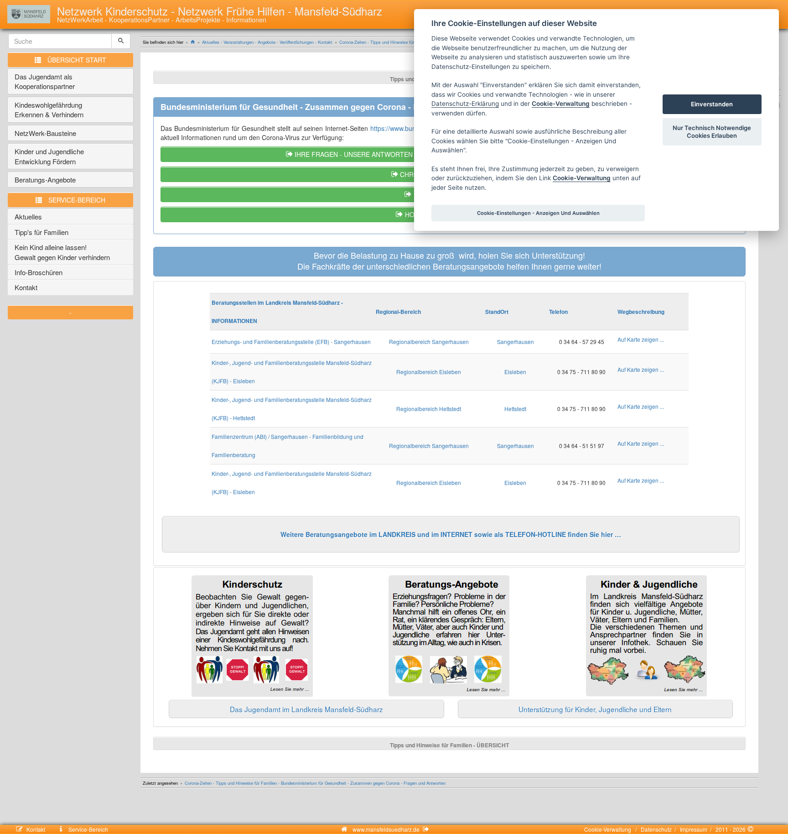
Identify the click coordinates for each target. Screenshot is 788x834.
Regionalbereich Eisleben (428, 371)
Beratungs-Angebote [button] (45, 179)
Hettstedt (515, 408)
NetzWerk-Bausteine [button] (45, 133)
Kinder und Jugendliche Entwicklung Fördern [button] (49, 156)
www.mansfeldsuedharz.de (386, 829)
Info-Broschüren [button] (38, 272)
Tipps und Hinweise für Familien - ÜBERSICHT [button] (449, 745)
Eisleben (515, 371)
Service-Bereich (87, 829)
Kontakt (41, 829)
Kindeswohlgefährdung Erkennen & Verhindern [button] (49, 109)
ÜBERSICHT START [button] (76, 59)
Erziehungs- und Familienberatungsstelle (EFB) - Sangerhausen (291, 341)
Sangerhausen (515, 341)
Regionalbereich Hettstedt (428, 408)
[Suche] (121, 41)
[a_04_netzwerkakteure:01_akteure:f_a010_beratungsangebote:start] (449, 636)
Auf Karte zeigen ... (640, 339)
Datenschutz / (657, 829)
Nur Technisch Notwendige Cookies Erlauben (712, 131)
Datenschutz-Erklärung (465, 103)
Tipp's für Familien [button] (41, 232)
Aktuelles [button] (28, 216)
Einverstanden (712, 104)
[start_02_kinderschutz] (252, 636)
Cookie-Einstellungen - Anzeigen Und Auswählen (538, 213)
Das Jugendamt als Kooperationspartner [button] (45, 81)
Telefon (558, 312)
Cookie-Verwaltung (609, 829)
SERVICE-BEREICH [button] (76, 199)
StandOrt (496, 312)
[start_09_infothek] (646, 636)
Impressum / (694, 829)
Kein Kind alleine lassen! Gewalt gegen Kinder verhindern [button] (62, 251)
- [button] (70, 312)
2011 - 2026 (730, 829)
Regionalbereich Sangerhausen (429, 341)
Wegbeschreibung (640, 312)
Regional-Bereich (398, 312)
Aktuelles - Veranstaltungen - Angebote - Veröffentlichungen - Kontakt (267, 42)
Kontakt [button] (26, 287)
